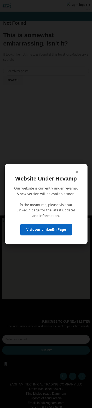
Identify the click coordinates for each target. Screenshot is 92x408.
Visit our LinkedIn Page (46, 229)
